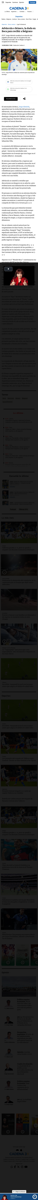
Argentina (13, 11)
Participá (32, 2)
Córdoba (22, 11)
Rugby (34, 19)
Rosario (29, 11)
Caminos (15, 2)
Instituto (14, 19)
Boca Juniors (21, 19)
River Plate (29, 19)
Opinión (21, 2)
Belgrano (8, 19)
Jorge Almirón (24, 107)
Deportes (8, 2)
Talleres (3, 19)
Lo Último (7, 11)
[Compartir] (24, 98)
